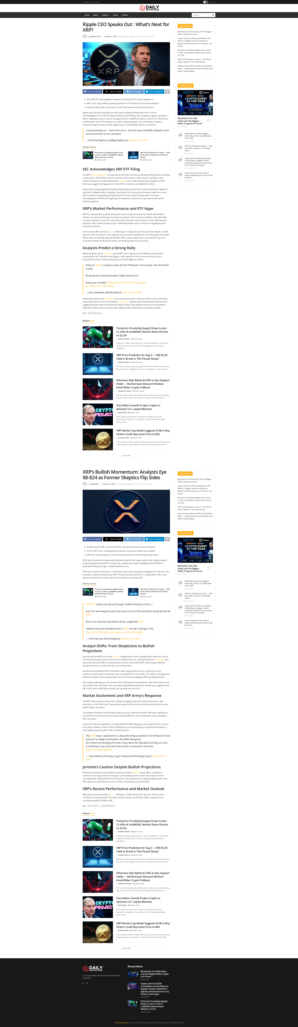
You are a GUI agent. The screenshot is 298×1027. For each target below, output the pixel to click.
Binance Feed (124, 36)
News (95, 15)
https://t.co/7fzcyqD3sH (98, 632)
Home (87, 15)
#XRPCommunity (115, 282)
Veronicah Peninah (125, 391)
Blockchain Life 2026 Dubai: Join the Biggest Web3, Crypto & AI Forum (190, 121)
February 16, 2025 (131, 292)
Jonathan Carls (95, 36)
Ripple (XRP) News (95, 313)
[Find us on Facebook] (211, 2)
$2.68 (111, 231)
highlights (109, 298)
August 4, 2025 (101, 160)
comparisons (124, 301)
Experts (122, 181)
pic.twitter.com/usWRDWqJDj (126, 632)
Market (105, 15)
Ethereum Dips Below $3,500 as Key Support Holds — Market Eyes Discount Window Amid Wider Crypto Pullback (142, 383)
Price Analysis (93, 806)
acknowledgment (99, 175)
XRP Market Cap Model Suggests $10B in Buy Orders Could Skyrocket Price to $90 (143, 432)
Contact (125, 15)
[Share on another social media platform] (167, 91)
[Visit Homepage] (149, 8)
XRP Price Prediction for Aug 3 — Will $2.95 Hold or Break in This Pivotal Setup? (155, 154)
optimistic (107, 253)
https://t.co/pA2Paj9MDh (98, 749)
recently (116, 656)
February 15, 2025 (109, 484)
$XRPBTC (90, 604)
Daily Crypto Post (122, 1023)
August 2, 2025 (146, 160)
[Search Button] (213, 15)
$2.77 (112, 794)
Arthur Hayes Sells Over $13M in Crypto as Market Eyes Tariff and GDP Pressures (199, 175)
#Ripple (141, 282)
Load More (126, 455)
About (115, 15)
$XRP (88, 614)
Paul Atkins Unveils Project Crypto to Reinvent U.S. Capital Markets (138, 407)
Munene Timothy (124, 339)
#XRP (98, 265)
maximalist (159, 659)
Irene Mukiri (122, 412)
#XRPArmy (130, 282)
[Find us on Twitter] (214, 2)
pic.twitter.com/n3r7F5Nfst (99, 286)
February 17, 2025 (111, 36)
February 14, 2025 (130, 638)
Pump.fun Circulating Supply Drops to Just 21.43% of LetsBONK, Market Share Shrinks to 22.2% (109, 154)
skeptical (136, 772)
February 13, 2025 (138, 140)
